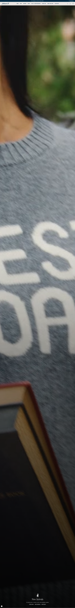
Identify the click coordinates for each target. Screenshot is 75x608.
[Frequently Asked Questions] (37, 1)
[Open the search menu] (68, 4)
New (17, 3)
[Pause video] (1, 606)
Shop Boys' (43, 604)
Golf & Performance (35, 3)
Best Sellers (50, 3)
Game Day (44, 3)
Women (24, 3)
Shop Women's (37, 604)
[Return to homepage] (5, 4)
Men (21, 3)
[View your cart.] (72, 4)
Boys (29, 3)
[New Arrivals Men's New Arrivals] (37, 306)
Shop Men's (31, 604)
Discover (57, 3)
